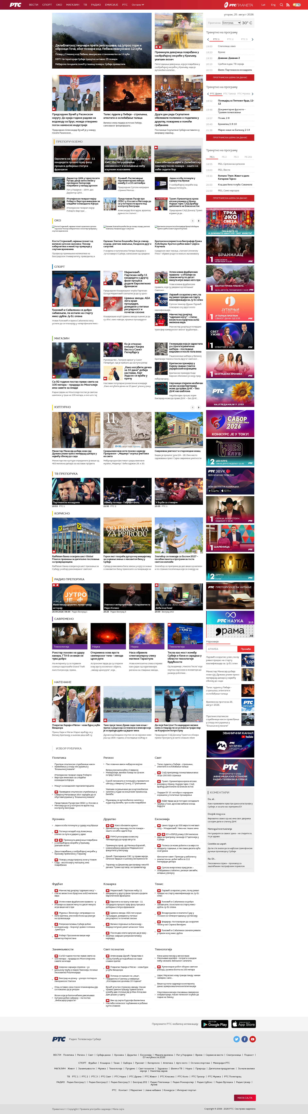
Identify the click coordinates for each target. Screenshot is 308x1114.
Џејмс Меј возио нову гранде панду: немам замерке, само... (178, 976)
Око (57, 220)
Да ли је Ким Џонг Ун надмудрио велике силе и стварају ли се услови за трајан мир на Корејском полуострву (178, 728)
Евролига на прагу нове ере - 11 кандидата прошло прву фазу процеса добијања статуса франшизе (125, 904)
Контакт (123, 1090)
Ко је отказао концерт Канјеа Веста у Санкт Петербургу (134, 348)
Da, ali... (211, 799)
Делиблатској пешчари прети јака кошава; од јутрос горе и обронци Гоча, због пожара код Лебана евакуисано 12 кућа (98, 47)
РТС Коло (183, 1076)
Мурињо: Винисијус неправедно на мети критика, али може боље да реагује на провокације (75, 916)
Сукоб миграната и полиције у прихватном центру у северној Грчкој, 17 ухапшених (127, 782)
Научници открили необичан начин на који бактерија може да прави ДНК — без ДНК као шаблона (186, 387)
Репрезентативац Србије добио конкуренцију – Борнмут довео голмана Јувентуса (75, 927)
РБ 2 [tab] (224, 157)
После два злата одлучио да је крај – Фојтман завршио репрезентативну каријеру (126, 936)
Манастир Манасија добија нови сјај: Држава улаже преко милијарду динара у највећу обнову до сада (74, 454)
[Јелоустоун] (230, 509)
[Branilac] (230, 250)
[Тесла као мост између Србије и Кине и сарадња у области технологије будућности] (185, 636)
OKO (59, 4)
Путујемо (130, 1068)
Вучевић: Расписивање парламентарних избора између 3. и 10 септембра (131, 181)
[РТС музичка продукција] (230, 744)
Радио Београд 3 (120, 1082)
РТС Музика (214, 1076)
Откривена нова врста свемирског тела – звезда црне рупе (107, 655)
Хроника (58, 819)
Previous (207, 39)
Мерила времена (164, 1054)
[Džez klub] (230, 452)
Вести (33, 4)
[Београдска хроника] (230, 364)
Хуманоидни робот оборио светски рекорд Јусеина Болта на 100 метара (177, 968)
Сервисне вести (214, 1054)
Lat (263, 4)
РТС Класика (167, 1076)
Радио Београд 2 (98, 1082)
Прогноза (214, 23)
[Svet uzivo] (230, 336)
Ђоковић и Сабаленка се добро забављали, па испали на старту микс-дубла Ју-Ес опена (72, 313)
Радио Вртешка (224, 1082)
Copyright (72, 1109)
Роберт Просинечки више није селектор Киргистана (72, 937)
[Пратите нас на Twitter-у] (236, 1039)
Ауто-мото (182, 1062)
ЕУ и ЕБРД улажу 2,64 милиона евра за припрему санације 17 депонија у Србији (178, 837)
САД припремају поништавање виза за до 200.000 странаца (177, 774)
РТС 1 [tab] (216, 39)
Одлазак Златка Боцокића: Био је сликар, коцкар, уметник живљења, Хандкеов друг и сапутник (127, 244)
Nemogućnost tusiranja (220, 828)
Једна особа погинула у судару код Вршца (182, 179)
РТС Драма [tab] (216, 93)
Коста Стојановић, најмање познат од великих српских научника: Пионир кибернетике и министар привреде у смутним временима (72, 245)
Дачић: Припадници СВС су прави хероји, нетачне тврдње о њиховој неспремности (127, 857)
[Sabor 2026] (230, 423)
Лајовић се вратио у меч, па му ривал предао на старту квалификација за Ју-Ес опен (186, 297)
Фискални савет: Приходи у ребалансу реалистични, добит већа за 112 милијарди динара (176, 859)
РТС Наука (120, 1076)
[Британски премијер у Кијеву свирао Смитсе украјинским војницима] (161, 368)
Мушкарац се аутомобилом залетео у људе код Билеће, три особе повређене (126, 801)
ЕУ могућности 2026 (154, 1057)
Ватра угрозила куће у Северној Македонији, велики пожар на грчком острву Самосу (125, 772)
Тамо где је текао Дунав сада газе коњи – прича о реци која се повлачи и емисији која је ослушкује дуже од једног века (127, 728)
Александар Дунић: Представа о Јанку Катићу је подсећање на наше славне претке (124, 958)
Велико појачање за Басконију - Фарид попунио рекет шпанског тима (125, 925)
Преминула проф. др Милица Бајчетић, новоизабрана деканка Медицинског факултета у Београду (125, 848)
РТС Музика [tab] (243, 93)
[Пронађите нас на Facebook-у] (244, 1039)
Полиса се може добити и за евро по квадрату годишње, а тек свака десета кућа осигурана (178, 848)
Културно (62, 407)
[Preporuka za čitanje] (230, 595)
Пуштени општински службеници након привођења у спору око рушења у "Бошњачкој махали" (75, 767)
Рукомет (139, 1062)
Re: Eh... (212, 858)
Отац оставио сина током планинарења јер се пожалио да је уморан (76, 988)
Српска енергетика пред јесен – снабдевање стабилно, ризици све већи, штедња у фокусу (177, 870)
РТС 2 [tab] (230, 39)
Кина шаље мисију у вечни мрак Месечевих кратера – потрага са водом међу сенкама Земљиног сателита (177, 958)
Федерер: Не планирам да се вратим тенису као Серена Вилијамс (178, 923)
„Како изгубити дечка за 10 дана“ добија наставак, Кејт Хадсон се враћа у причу (138, 373)
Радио (96, 4)
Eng (273, 4)
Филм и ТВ (176, 1068)
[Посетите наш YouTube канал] (252, 1039)
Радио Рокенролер (183, 1082)
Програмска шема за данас (230, 77)
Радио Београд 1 (76, 1082)
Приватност (58, 1109)
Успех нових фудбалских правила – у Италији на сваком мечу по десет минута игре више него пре (185, 276)
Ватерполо (154, 1062)
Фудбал (57, 884)
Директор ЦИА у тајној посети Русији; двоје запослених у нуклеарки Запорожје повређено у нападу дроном (83, 182)
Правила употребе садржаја (95, 1109)
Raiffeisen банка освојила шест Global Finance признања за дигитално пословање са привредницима (75, 559)
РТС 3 (94, 1076)
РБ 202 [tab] (248, 157)
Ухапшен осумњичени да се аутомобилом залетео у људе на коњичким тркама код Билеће (127, 792)
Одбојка (127, 1062)
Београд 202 (140, 1082)
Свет (158, 758)
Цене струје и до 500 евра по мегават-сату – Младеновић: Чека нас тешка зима (178, 827)
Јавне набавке (153, 1090)
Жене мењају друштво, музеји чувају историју (72, 604)
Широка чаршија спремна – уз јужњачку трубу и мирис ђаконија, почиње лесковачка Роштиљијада (76, 970)
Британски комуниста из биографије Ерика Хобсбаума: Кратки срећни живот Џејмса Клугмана (178, 244)
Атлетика (168, 1062)
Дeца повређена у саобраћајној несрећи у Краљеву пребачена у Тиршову (76, 852)
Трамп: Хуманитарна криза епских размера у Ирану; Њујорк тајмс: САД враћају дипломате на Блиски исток (184, 202)
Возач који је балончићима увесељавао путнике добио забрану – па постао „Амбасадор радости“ (74, 998)
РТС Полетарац (232, 1076)
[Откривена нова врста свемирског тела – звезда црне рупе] (108, 636)
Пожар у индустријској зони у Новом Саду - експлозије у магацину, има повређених (76, 862)
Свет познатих (113, 949)
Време (198, 1054)
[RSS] (288, 5)
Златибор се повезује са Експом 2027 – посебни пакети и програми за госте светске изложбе (176, 559)
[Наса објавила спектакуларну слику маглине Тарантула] (146, 636)
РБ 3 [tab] (236, 157)
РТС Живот (151, 1076)
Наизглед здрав (158, 1070)
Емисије (111, 4)
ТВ (85, 4)
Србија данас (104, 1054)
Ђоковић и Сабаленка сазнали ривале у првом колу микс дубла (179, 932)
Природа (200, 1068)
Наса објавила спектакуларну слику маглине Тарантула (142, 655)
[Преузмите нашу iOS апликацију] (243, 1024)
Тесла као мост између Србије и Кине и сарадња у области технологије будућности (184, 657)
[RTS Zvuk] (230, 481)
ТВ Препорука (66, 474)
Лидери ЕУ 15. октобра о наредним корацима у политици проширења (175, 793)
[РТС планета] (238, 5)
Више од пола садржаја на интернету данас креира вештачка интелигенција (176, 985)
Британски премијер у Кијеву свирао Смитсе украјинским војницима (182, 366)
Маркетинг (136, 1090)
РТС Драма (135, 1076)
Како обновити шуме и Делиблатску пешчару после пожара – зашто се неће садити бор (178, 166)
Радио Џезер (243, 1082)
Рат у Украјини (184, 1054)
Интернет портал (186, 1090)
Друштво (109, 819)
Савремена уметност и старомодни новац (177, 451)
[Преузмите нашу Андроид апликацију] (214, 1024)
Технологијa (163, 949)
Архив (154, 1084)
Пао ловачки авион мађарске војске (124, 764)
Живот (71, 1068)
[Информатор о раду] (230, 772)
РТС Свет (106, 1076)
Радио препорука (69, 579)
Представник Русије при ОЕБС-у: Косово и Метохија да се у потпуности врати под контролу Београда (134, 202)
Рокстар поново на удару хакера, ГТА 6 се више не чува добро (68, 655)
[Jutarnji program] (230, 307)
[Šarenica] (230, 538)
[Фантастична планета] (230, 278)
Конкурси (169, 1090)
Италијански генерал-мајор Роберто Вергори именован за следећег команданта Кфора (83, 201)
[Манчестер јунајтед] (161, 319)
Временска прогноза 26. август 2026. (219, 703)
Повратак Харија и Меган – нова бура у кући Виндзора (76, 726)
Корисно (62, 513)
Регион (108, 758)
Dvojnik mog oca (216, 814)
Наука (188, 1068)
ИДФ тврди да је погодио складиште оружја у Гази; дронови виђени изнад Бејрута (178, 804)
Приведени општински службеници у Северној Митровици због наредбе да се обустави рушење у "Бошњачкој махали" (76, 794)
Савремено (64, 619)
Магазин (72, 4)
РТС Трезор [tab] (229, 93)
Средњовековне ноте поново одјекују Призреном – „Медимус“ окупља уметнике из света (126, 454)
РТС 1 (75, 1076)
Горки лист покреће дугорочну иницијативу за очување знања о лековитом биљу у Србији (127, 559)
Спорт (47, 4)
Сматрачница (233, 1054)
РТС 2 (85, 1076)
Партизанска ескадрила (66, 501)
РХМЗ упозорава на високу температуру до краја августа (122, 838)
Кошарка (109, 884)
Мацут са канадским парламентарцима (74, 785)
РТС (125, 4)
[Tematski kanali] (230, 624)
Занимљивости (62, 949)
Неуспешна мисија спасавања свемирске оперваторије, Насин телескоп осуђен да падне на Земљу (178, 994)
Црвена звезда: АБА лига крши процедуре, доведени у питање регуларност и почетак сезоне (137, 305)
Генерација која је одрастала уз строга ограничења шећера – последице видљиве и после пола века (186, 347)
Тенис (159, 884)
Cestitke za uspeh (217, 843)
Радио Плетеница (160, 1082)
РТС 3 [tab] (244, 39)
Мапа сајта (245, 1097)
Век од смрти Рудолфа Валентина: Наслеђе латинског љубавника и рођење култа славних (126, 1003)
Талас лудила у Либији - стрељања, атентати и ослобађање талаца (125, 116)
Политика (59, 758)
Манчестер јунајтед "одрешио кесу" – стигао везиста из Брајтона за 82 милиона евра (184, 318)
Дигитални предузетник (222, 1068)
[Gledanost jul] (230, 393)
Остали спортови (200, 1062)
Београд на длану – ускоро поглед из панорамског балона (76, 979)
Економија (162, 819)
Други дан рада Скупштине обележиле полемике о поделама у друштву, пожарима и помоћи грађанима (177, 120)
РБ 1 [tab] (212, 157)
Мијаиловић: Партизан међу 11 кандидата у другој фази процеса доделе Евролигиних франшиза (137, 279)
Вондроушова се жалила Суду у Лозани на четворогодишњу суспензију (177, 914)
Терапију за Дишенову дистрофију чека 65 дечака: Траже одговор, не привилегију (127, 866)
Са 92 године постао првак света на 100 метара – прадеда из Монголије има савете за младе (75, 384)
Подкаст (249, 1054)
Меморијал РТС (221, 1062)
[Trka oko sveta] (230, 221)
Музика (102, 1068)
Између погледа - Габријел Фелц (121, 502)
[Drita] (230, 567)
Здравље (162, 1068)
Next (252, 39)
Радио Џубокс (205, 1082)
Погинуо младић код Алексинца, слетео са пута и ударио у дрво (73, 833)
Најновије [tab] (212, 641)
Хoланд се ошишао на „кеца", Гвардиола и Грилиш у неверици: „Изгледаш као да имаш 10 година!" (123, 978)
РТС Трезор (198, 1076)
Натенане (62, 682)
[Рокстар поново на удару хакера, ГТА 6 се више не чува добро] (69, 636)
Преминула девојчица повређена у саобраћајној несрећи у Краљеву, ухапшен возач (177, 55)
